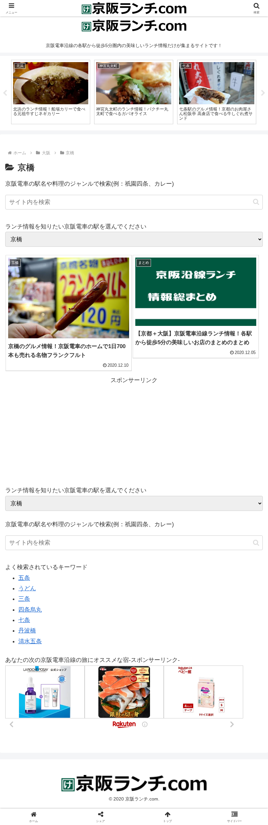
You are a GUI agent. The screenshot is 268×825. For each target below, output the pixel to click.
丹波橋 (27, 630)
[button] (256, 202)
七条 (24, 620)
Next (263, 93)
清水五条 (30, 641)
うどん (27, 588)
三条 (24, 599)
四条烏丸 (30, 609)
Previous (5, 93)
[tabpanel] (50, 92)
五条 (24, 578)
